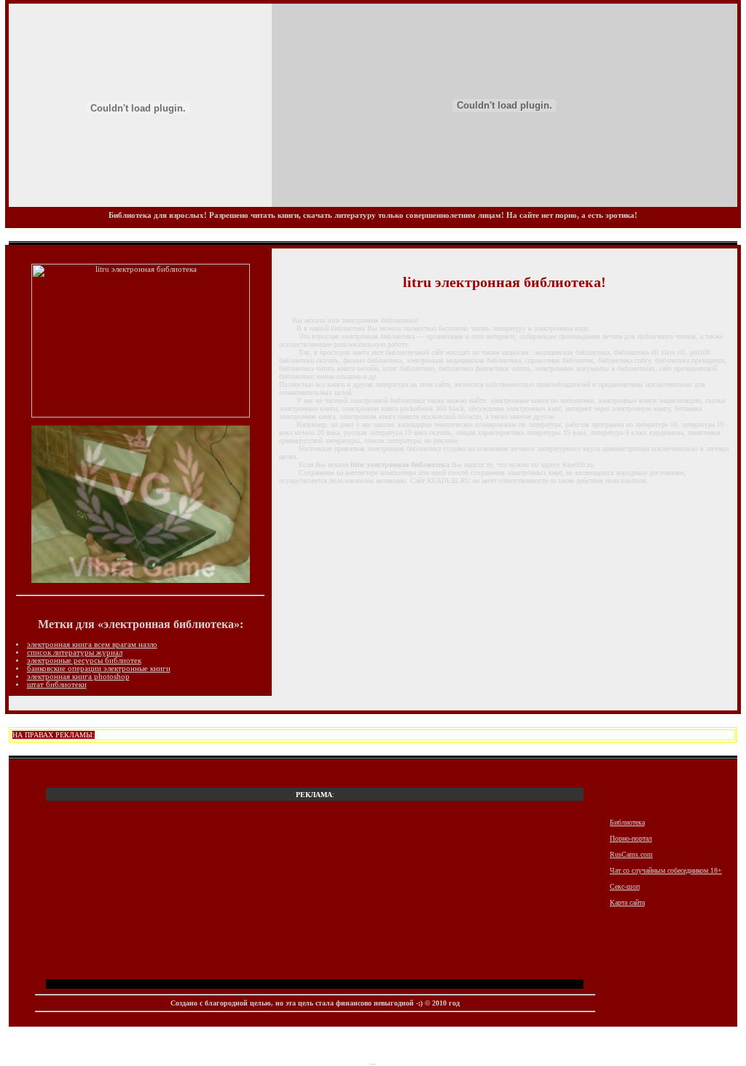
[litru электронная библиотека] (140, 415)
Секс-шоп (625, 886)
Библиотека (627, 822)
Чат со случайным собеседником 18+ (666, 870)
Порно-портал (631, 838)
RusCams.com (631, 854)
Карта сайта (627, 902)
